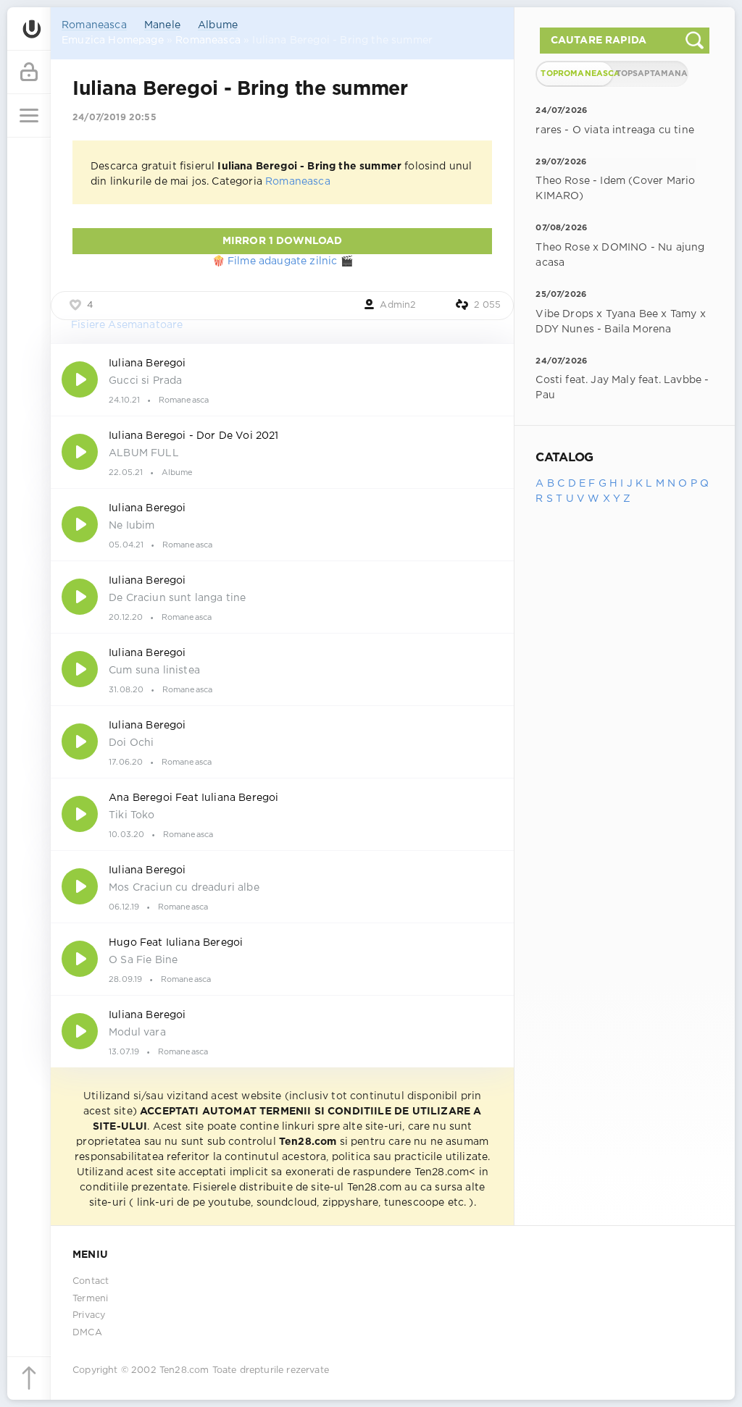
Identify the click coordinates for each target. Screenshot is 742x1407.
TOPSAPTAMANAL (651, 73)
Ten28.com (184, 1370)
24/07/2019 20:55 (114, 118)
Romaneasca (94, 25)
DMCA (87, 1333)
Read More (282, 379)
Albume (218, 25)
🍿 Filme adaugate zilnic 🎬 (282, 261)
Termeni (90, 1299)
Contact (90, 1281)
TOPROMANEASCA (576, 73)
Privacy (88, 1315)
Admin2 (398, 305)
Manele (162, 25)
